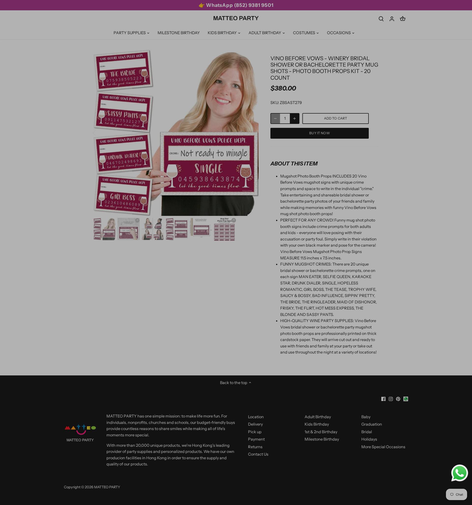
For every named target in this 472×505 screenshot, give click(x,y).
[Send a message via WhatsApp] (460, 473)
